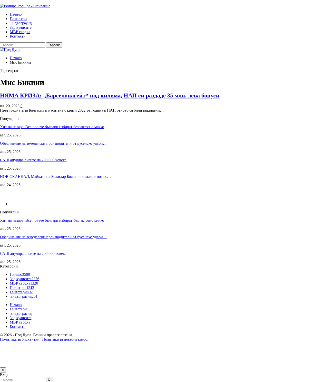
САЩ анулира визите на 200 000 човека (33, 160)
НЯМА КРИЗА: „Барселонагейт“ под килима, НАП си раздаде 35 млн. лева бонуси (109, 95)
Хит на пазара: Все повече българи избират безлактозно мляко (52, 127)
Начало (16, 14)
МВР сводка (20, 32)
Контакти (18, 36)
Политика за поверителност (65, 339)
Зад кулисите (20, 27)
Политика (22, 288)
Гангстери (18, 19)
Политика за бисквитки (19, 339)
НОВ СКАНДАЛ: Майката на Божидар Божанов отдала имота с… (55, 176)
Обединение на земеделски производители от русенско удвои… (53, 143)
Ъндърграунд (21, 23)
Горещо (20, 274)
